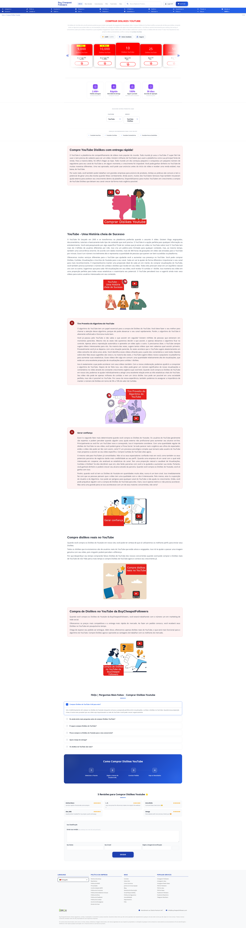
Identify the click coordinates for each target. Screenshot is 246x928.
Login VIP (170, 4)
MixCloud (153, 11)
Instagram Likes (161, 881)
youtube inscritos (95, 135)
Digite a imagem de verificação (152, 845)
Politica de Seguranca (130, 895)
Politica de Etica (95, 895)
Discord (7, 11)
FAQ (106, 4)
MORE (226, 11)
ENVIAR (123, 855)
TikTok (31, 9)
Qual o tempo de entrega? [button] (78, 740)
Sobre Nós (127, 881)
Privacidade (94, 886)
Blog (125, 888)
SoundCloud (179, 9)
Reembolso (94, 881)
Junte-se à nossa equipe (130, 886)
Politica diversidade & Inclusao (99, 893)
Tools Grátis (113, 4)
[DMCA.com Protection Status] (63, 911)
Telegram (80, 9)
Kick (79, 11)
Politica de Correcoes (97, 890)
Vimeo (177, 11)
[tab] (91, 772)
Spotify (153, 9)
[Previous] (68, 56)
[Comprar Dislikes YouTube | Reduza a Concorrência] (66, 4)
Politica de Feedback (96, 897)
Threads (202, 9)
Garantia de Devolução (130, 890)
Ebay (201, 11)
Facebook (56, 9)
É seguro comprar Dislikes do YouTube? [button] (83, 726)
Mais (120, 4)
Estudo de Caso (95, 904)
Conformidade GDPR (97, 888)
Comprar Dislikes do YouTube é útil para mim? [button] (85, 704)
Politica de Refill (95, 883)
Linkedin (31, 11)
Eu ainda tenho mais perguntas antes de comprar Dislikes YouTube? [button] (92, 719)
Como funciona (99, 4)
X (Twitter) (129, 9)
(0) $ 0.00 (182, 4)
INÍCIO (80, 4)
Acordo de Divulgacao (97, 902)
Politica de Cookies (96, 899)
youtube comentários (129, 135)
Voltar (243, 15)
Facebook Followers (162, 893)
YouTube (104, 9)
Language (62, 875)
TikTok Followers (162, 886)
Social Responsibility (129, 893)
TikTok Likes (160, 888)
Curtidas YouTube (136, 32)
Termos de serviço (96, 879)
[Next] (177, 56)
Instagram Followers (163, 879)
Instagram (7, 9)
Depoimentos (128, 899)
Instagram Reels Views (163, 883)
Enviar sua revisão (72, 829)
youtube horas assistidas (149, 135)
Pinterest (104, 11)
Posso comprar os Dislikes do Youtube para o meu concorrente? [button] (91, 733)
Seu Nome (70, 845)
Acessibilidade (128, 897)
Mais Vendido (88, 4)
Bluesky (226, 9)
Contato (126, 879)
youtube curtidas (112, 135)
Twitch (55, 11)
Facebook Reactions (163, 895)
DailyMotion (130, 11)
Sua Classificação (72, 825)
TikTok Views (160, 890)
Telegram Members (162, 897)
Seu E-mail (108, 845)
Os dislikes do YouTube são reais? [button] (81, 747)
